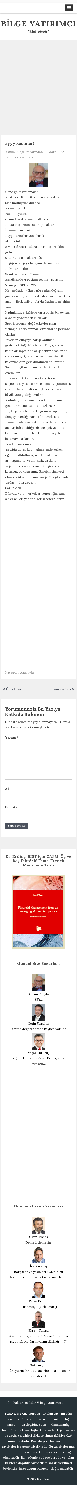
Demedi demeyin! (38, 1242)
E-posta (11, 807)
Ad (7, 788)
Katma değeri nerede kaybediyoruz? (38, 1029)
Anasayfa (27, 672)
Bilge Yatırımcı (38, 24)
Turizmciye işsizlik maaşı (38, 1307)
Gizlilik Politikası (38, 1479)
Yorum (11, 737)
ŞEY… (39, 999)
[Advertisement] (38, 86)
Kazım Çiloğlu (15, 152)
